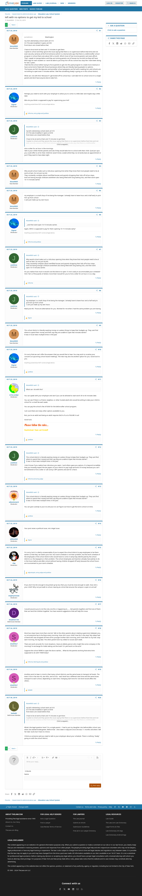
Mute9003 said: (31, 127)
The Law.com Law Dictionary (116, 823)
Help (110, 807)
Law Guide (37, 3)
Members (72, 3)
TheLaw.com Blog (12, 830)
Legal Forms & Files (113, 827)
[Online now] (14, 500)
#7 (100, 249)
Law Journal (51, 3)
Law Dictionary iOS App (114, 831)
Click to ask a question (116, 30)
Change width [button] (23, 807)
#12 (99, 447)
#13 (99, 486)
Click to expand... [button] (63, 144)
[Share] (96, 30)
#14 (99, 523)
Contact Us (9, 826)
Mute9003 (10, 20)
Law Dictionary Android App (116, 835)
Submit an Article (79, 823)
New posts (23, 9)
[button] (30, 3)
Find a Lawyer (45, 823)
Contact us (79, 807)
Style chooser (12, 807)
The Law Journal (79, 819)
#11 (99, 379)
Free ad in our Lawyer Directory (84, 831)
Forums (25, 3)
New (62, 3)
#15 (99, 547)
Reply (99, 82)
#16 (99, 580)
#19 (99, 669)
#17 (99, 604)
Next (13, 25)
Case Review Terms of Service (50, 827)
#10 (99, 349)
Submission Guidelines (81, 827)
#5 (100, 190)
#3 (100, 121)
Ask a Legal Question (47, 819)
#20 (99, 697)
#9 (100, 325)
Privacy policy (102, 807)
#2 (100, 89)
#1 (100, 31)
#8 (100, 290)
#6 (100, 215)
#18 (99, 628)
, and (38, 113)
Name (26, 774)
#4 (100, 166)
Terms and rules (90, 807)
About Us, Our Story (13, 822)
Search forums (36, 9)
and (34, 242)
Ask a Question (11, 9)
